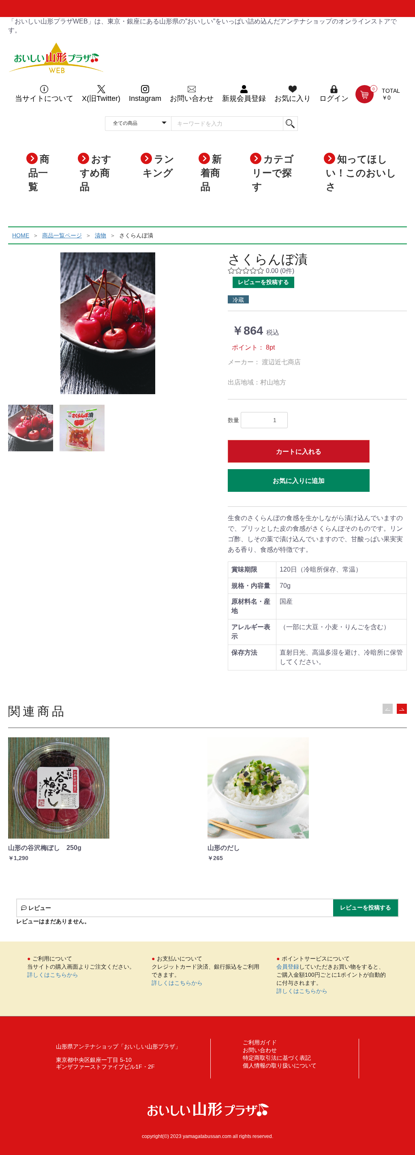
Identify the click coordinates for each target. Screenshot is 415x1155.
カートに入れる (298, 451)
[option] (108, 323)
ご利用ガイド (260, 1042)
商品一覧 (38, 173)
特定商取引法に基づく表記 (277, 1058)
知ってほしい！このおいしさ (361, 173)
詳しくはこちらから (52, 974)
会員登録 (287, 966)
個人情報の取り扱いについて (280, 1065)
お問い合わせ (260, 1050)
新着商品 (211, 173)
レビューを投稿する (263, 282)
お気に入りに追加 (299, 480)
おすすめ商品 (95, 173)
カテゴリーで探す (273, 173)
